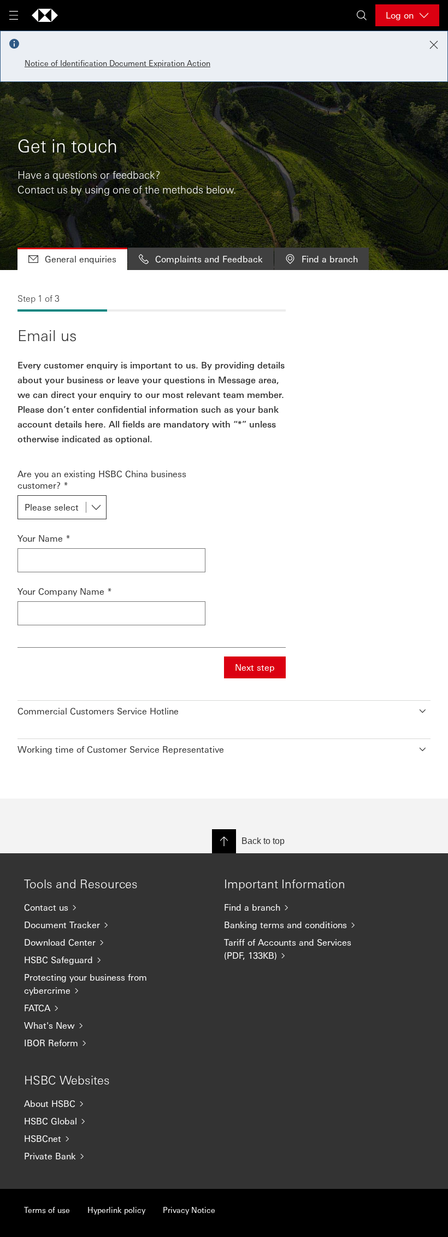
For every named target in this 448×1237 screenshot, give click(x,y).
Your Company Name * (64, 591)
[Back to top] (224, 841)
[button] (224, 708)
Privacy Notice (189, 1210)
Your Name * (43, 538)
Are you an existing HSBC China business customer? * (101, 479)
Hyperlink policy (116, 1210)
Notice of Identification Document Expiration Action (117, 63)
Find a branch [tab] (330, 259)
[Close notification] (434, 45)
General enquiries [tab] (80, 259)
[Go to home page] (44, 15)
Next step (255, 667)
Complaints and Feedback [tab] (209, 259)
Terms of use (47, 1210)
